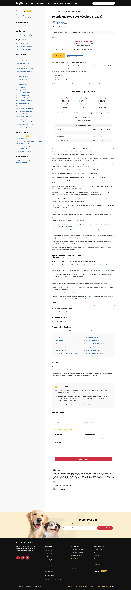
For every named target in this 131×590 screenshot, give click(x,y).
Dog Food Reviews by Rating (23, 46)
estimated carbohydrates (100, 270)
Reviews (50, 3)
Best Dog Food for (24, 108)
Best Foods (20, 58)
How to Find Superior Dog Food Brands (26, 146)
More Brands (97, 565)
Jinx (94, 558)
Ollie (95, 552)
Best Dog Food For (23, 114)
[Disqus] (83, 487)
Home (53, 11)
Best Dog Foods (40, 3)
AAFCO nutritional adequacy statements (82, 66)
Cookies (98, 586)
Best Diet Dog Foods (49, 575)
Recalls (56, 3)
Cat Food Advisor (22, 136)
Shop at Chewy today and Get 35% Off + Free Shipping (100, 575)
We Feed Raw (97, 555)
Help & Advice (68, 3)
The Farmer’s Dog (98, 549)
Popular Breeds (74, 564)
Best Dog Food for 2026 (95, 344)
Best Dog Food (21, 74)
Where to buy (100, 571)
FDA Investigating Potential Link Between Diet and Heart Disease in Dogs (29, 142)
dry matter (68, 270)
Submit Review (83, 459)
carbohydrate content (63, 276)
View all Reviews (74, 558)
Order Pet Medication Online (23, 151)
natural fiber (102, 198)
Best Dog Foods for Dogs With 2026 (67, 353)
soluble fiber (71, 226)
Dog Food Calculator (21, 138)
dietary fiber (96, 170)
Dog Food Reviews (74, 546)
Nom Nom (96, 561)
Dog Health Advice (21, 149)
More (76, 3)
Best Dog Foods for (23, 100)
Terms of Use (77, 586)
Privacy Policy (74, 466)
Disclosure (69, 586)
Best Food (22, 66)
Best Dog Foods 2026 (95, 347)
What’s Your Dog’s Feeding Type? (24, 35)
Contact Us (92, 586)
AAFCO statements (91, 296)
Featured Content (74, 568)
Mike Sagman (60, 22)
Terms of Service (82, 466)
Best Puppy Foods (48, 571)
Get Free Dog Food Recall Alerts (24, 26)
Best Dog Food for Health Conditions (53, 580)
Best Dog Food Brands (99, 546)
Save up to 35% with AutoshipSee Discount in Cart (75, 55)
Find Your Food (48, 546)
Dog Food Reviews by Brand (23, 44)
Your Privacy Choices (107, 586)
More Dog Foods (48, 566)
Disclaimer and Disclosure (81, 404)
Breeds (61, 3)
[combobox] (69, 422)
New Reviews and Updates (23, 49)
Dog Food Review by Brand (76, 549)
